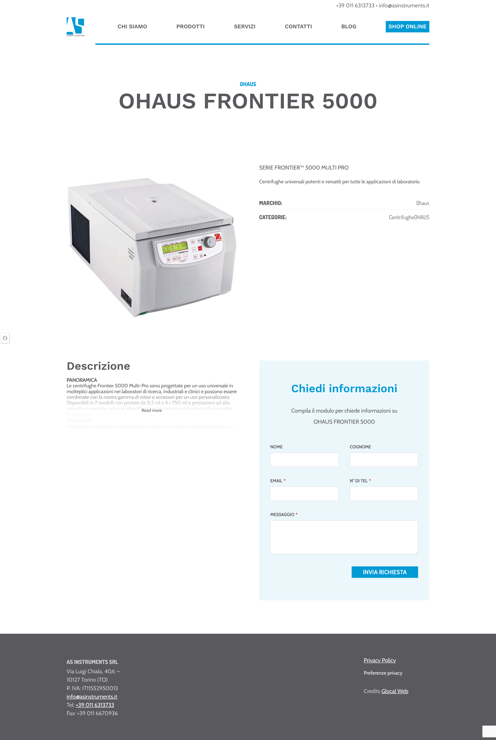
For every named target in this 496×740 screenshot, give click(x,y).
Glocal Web (394, 691)
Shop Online (407, 26)
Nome (276, 446)
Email (278, 480)
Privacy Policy (380, 660)
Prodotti (190, 26)
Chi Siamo (132, 26)
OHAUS (421, 217)
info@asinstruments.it (404, 5)
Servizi (244, 26)
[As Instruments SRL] (75, 35)
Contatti (298, 26)
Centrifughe (401, 217)
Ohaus (422, 202)
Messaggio (284, 514)
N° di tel (360, 480)
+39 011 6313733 (355, 5)
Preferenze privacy (383, 673)
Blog (348, 26)
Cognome (360, 446)
